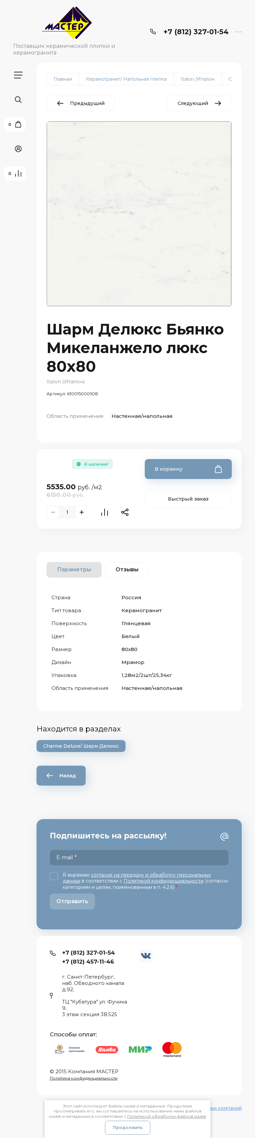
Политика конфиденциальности (84, 1078)
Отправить (72, 901)
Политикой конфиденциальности (164, 881)
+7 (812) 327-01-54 (195, 32)
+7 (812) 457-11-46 (88, 961)
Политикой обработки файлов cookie (166, 1116)
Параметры (74, 569)
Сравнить (104, 512)
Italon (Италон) (65, 381)
